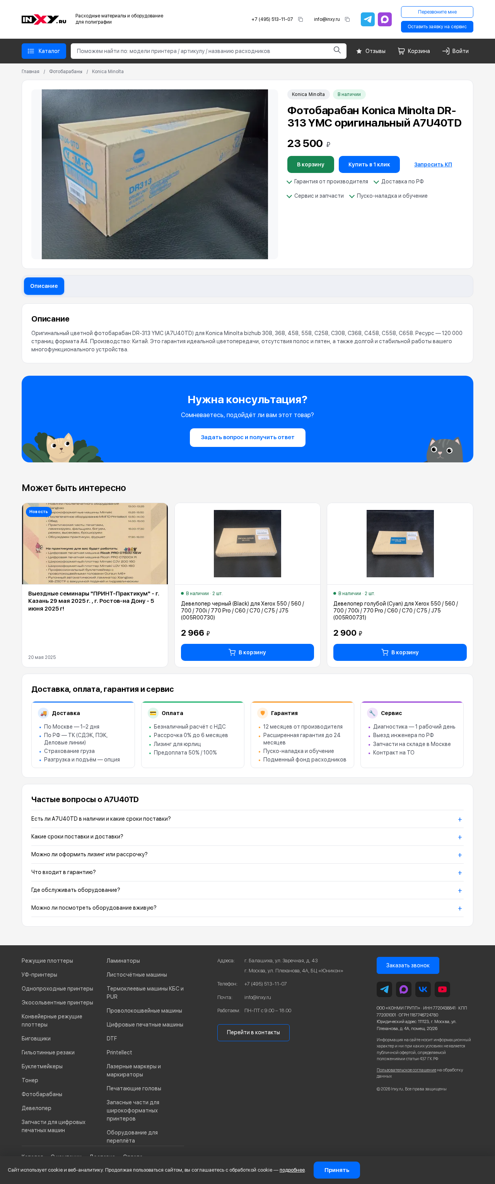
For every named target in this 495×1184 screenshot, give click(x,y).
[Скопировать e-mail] (347, 19)
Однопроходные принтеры (57, 989)
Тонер (30, 1080)
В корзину (310, 164)
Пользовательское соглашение (406, 1070)
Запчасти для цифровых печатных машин (53, 1126)
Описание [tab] (44, 286)
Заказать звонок (408, 965)
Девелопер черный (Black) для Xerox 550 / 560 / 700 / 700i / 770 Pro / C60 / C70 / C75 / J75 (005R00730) (242, 611)
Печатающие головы (134, 1088)
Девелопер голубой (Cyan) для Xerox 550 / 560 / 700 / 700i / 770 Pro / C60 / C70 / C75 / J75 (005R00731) (395, 611)
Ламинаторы (123, 961)
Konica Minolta (108, 71)
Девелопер (36, 1108)
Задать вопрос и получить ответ (248, 437)
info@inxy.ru (327, 19)
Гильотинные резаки (48, 1052)
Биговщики (36, 1038)
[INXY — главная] (44, 19)
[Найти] (337, 51)
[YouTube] (442, 989)
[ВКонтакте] (423, 989)
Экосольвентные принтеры (57, 1002)
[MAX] (385, 19)
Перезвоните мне (437, 12)
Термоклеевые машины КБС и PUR (145, 993)
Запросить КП (433, 164)
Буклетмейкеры (42, 1066)
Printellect (119, 1052)
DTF (112, 1038)
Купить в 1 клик (369, 164)
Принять (336, 1170)
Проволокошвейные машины (144, 1011)
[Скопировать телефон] (300, 19)
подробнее (292, 1170)
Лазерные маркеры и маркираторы (134, 1070)
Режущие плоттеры (47, 961)
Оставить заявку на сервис (437, 26)
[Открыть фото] (154, 174)
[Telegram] (368, 19)
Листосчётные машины (137, 975)
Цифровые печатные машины (145, 1024)
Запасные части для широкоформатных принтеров (133, 1110)
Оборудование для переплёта (132, 1136)
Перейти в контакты (253, 1032)
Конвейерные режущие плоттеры (52, 1020)
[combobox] (199, 51)
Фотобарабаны (65, 71)
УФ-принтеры (39, 975)
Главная (30, 71)
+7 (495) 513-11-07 (272, 19)
